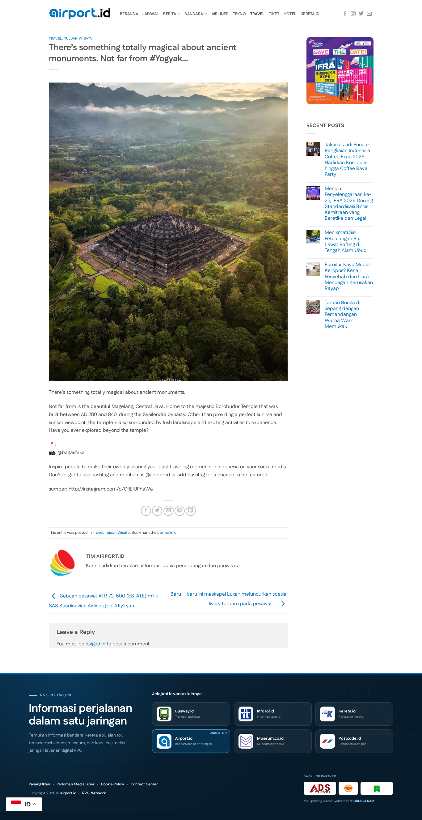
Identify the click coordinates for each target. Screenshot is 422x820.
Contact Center (144, 784)
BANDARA (193, 14)
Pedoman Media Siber (76, 784)
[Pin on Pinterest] (180, 511)
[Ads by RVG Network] (320, 788)
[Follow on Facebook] (345, 14)
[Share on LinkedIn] (191, 511)
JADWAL (150, 14)
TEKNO (239, 14)
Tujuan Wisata (78, 38)
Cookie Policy (112, 784)
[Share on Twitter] (157, 511)
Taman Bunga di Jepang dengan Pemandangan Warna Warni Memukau (342, 314)
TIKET (274, 14)
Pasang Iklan (39, 784)
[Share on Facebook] (146, 511)
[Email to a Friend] (168, 511)
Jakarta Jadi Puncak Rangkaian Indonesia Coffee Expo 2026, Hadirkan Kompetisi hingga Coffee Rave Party (347, 159)
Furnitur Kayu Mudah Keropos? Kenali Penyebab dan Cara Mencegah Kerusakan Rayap (349, 276)
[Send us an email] (369, 14)
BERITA (169, 14)
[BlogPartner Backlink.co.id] (377, 788)
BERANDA (129, 14)
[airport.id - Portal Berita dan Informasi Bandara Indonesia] (80, 14)
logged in (95, 644)
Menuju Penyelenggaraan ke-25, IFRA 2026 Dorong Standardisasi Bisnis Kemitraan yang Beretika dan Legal (349, 203)
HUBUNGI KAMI (363, 801)
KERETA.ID (310, 14)
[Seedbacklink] (348, 788)
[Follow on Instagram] (353, 14)
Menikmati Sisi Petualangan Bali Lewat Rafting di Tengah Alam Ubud (346, 241)
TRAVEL (257, 14)
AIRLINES (220, 14)
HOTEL (290, 14)
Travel (55, 38)
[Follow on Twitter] (361, 14)
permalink (166, 532)
